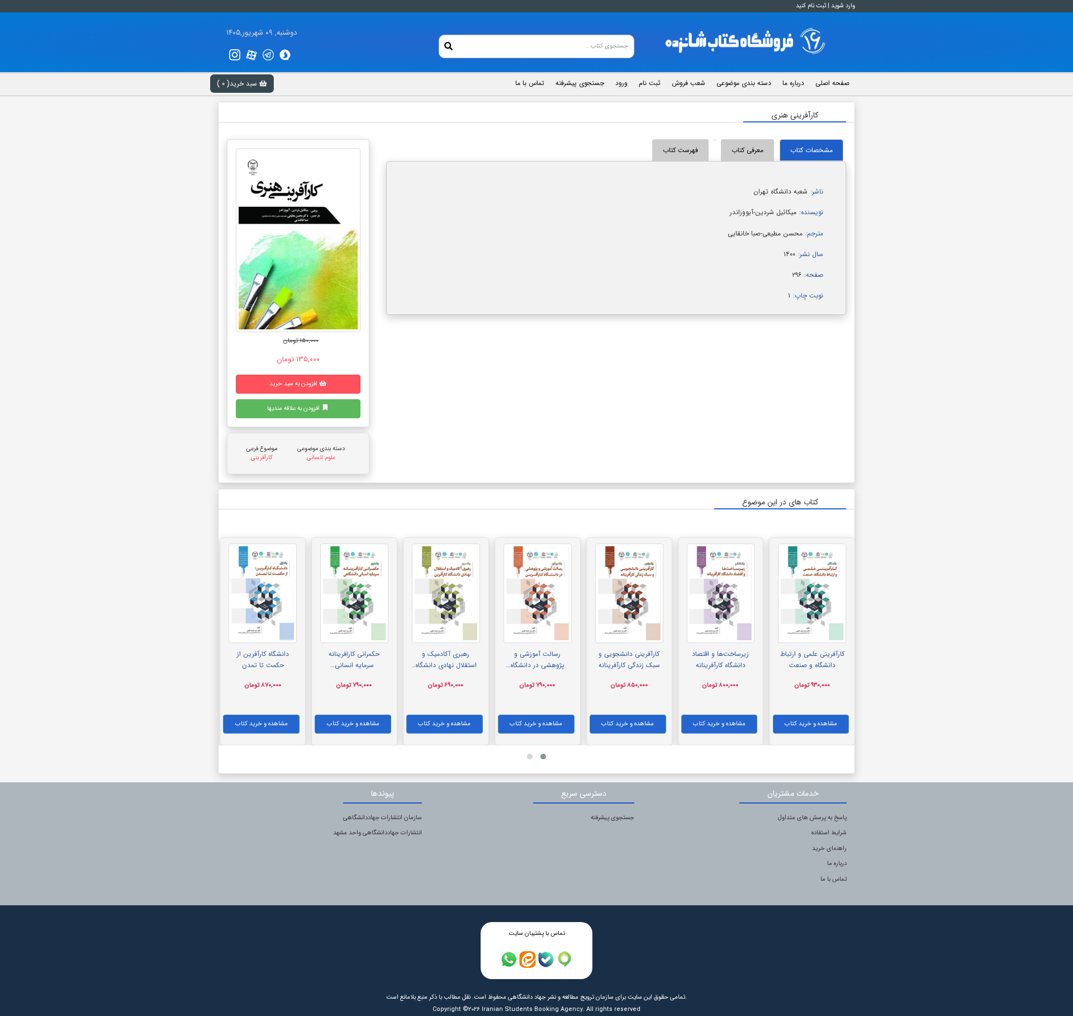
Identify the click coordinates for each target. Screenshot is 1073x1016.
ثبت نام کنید (811, 6)
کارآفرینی (262, 457)
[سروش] (285, 55)
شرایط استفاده (829, 833)
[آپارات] (251, 55)
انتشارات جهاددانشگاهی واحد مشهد (377, 833)
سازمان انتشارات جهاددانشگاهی (382, 818)
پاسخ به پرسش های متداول (812, 818)
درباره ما (837, 863)
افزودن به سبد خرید (294, 384)
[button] (543, 756)
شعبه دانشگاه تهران (780, 191)
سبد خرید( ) (238, 83)
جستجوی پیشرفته (612, 818)
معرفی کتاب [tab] (747, 150)
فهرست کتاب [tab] (680, 150)
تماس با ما (833, 879)
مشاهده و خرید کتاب (811, 724)
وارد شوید (843, 6)
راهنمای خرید (829, 848)
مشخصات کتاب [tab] (811, 150)
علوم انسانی (321, 457)
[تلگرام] (268, 55)
